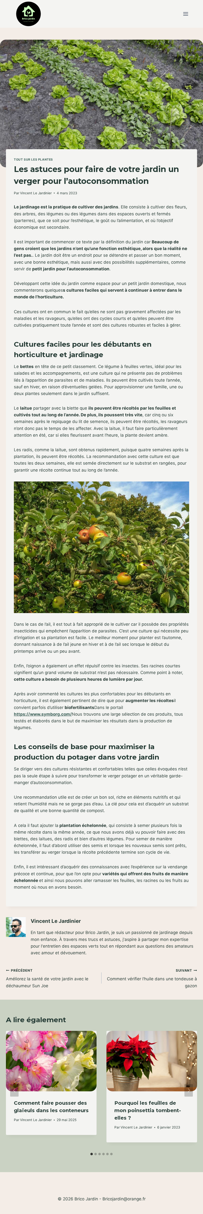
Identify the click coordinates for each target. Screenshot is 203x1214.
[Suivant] (188, 1090)
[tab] (91, 1154)
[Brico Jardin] (28, 14)
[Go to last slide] (14, 1090)
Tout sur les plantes (33, 159)
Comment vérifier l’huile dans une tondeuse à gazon (152, 978)
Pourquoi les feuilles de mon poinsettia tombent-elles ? (147, 1110)
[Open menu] (185, 14)
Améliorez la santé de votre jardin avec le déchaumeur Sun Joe (47, 978)
